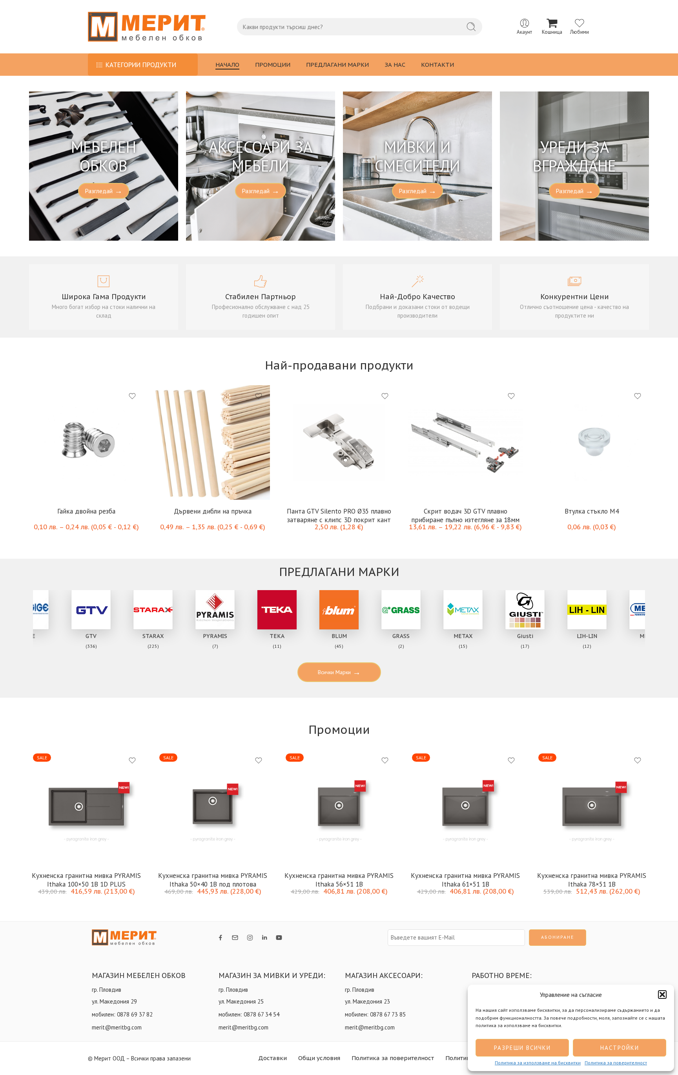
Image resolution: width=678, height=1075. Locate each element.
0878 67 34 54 (261, 1014)
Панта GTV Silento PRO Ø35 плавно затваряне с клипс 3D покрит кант (339, 514)
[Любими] (132, 396)
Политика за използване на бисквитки (538, 1062)
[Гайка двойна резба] (86, 442)
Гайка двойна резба (86, 511)
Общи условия (319, 1058)
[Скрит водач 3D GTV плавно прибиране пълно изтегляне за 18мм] (465, 442)
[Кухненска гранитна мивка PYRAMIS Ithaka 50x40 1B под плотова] (212, 807)
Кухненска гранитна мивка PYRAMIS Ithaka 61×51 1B (465, 879)
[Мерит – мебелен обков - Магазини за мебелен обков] (147, 27)
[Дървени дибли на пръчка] (212, 442)
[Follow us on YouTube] (278, 937)
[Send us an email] (235, 937)
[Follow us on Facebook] (220, 937)
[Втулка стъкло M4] (591, 442)
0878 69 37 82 (135, 1014)
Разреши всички (522, 1047)
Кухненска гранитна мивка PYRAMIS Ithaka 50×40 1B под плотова (212, 879)
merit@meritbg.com (117, 1027)
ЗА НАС (395, 64)
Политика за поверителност (616, 1062)
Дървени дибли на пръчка (213, 511)
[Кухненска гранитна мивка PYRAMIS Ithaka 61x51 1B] (465, 807)
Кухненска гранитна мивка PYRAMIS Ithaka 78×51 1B (591, 879)
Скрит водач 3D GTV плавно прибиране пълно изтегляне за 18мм (465, 514)
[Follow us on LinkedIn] (264, 937)
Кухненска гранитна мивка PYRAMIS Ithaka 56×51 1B (339, 879)
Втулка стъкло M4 (592, 511)
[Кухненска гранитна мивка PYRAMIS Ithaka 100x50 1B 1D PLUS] (86, 807)
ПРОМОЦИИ (272, 64)
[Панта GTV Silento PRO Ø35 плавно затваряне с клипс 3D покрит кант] (339, 442)
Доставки (272, 1058)
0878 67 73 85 (388, 1014)
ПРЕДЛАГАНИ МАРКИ (337, 64)
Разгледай (103, 191)
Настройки (619, 1047)
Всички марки (339, 672)
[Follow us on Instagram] (249, 937)
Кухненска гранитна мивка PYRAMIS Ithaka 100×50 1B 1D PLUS (86, 879)
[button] (662, 994)
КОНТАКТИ (437, 64)
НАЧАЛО (227, 64)
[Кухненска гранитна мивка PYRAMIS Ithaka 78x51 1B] (591, 807)
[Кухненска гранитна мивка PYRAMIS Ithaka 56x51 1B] (339, 807)
